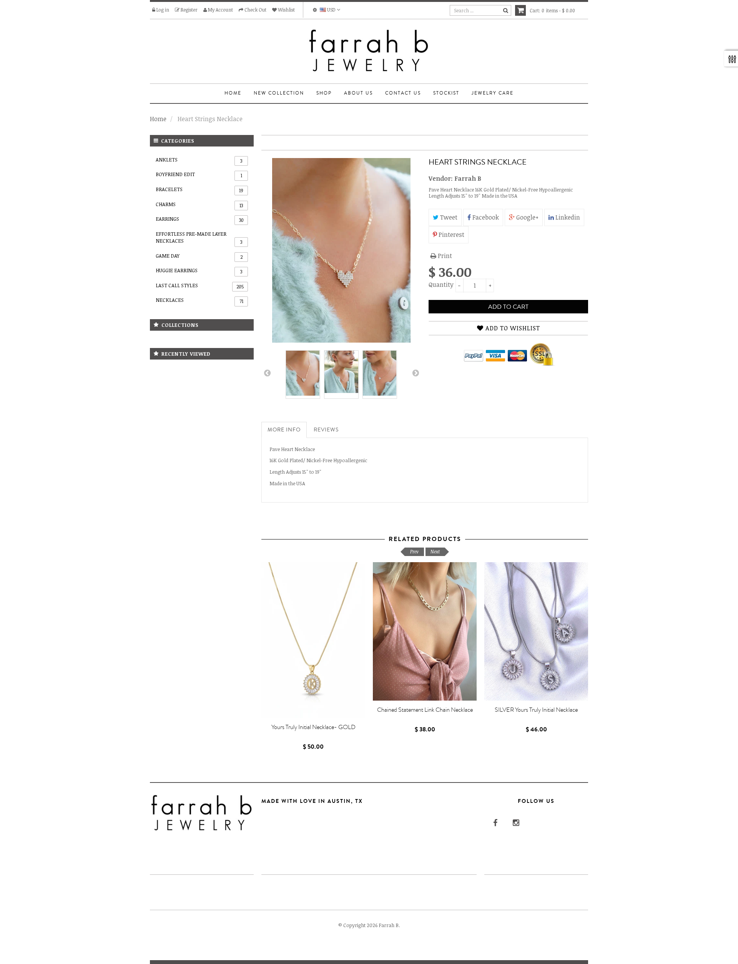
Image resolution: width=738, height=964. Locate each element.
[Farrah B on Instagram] (515, 822)
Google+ (527, 217)
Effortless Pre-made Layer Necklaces (199, 237)
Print (444, 255)
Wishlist (286, 10)
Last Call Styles (200, 286)
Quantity (440, 284)
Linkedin (567, 217)
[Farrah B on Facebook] (494, 822)
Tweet (448, 217)
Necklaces (199, 300)
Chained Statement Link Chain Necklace (425, 710)
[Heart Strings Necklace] (303, 373)
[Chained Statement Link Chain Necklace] (425, 631)
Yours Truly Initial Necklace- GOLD (313, 727)
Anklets (199, 160)
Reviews (326, 430)
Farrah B (467, 178)
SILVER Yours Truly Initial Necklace (536, 710)
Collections (180, 324)
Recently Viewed (186, 353)
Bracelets (199, 189)
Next (415, 374)
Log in (162, 10)
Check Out (254, 10)
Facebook (485, 217)
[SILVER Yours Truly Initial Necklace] (536, 631)
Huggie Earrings (199, 271)
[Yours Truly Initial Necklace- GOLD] (313, 640)
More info (284, 430)
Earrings (200, 219)
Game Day (199, 256)
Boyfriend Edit (199, 174)
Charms (199, 204)
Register (189, 10)
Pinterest (450, 234)
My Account (220, 10)
